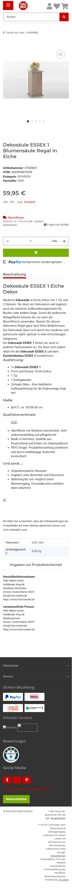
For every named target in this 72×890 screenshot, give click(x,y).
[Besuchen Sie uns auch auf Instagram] (17, 780)
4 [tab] (40, 121)
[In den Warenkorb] (6, 44)
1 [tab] (28, 121)
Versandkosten (57, 818)
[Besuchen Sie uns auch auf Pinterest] (27, 780)
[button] (49, 6)
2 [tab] (32, 121)
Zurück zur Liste (15, 32)
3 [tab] (36, 121)
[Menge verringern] (7, 241)
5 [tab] (44, 121)
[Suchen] (64, 17)
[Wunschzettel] (57, 6)
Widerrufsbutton (16, 799)
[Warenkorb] (65, 6)
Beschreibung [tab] (14, 274)
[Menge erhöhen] (64, 241)
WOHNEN (24, 176)
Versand (29, 202)
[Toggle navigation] (8, 3)
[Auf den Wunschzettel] (60, 54)
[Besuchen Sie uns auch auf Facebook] (7, 780)
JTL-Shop (63, 879)
